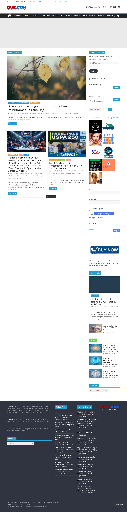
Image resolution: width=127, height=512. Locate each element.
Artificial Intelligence (22, 102)
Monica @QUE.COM (109, 306)
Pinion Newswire (13, 178)
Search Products (94, 97)
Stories (26, 16)
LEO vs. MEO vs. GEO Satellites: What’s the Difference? (84, 488)
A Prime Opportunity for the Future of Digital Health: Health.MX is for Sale (63, 417)
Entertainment (35, 102)
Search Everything (95, 84)
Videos (84, 16)
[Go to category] (110, 109)
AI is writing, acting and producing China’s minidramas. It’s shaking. (39, 108)
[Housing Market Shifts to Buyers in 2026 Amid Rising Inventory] (95, 325)
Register (92, 229)
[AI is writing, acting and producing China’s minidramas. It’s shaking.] (46, 57)
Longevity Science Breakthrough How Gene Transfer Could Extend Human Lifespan (110, 348)
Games (62, 160)
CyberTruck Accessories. (85, 457)
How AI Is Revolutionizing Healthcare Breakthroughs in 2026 (64, 457)
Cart (56, 412)
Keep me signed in (97, 209)
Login (109, 16)
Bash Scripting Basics (84, 464)
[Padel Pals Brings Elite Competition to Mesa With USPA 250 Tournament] (67, 132)
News (21, 155)
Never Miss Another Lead (52, 16)
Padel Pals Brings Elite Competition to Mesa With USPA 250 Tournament (65, 165)
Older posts (50, 197)
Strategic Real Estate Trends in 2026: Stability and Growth (103, 301)
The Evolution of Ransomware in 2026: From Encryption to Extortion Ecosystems (87, 421)
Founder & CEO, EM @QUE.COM (30, 173)
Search (116, 87)
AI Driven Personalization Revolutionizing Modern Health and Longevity (64, 450)
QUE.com (16, 16)
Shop (91, 16)
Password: (92, 199)
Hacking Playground (83, 479)
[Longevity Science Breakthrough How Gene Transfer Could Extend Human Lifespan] (95, 345)
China (56, 113)
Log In (116, 231)
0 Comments (46, 113)
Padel (54, 176)
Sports (20, 178)
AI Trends (12, 102)
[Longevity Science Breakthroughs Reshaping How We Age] (95, 370)
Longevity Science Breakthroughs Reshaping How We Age (111, 373)
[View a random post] (118, 16)
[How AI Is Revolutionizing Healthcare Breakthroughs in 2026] (95, 357)
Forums (100, 16)
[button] (104, 284)
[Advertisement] (63, 33)
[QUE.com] (9, 16)
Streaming (75, 113)
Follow (93, 71)
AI (53, 113)
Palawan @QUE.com (25, 113)
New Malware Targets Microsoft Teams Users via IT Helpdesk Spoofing (64, 464)
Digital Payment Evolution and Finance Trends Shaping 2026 (49, 2)
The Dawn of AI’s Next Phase (86, 412)
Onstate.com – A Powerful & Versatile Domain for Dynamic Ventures (64, 425)
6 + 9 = (93, 224)
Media (69, 113)
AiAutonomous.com (83, 431)
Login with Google (104, 214)
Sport (26, 155)
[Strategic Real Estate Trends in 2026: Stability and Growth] (104, 277)
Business (30, 176)
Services (36, 16)
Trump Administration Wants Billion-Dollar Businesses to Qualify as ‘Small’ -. (64, 472)
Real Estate (95, 295)
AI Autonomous (72, 16)
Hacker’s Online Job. (83, 472)
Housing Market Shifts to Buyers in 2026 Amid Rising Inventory (110, 328)
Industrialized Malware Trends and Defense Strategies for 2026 (64, 437)
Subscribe (119, 504)
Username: (92, 190)
